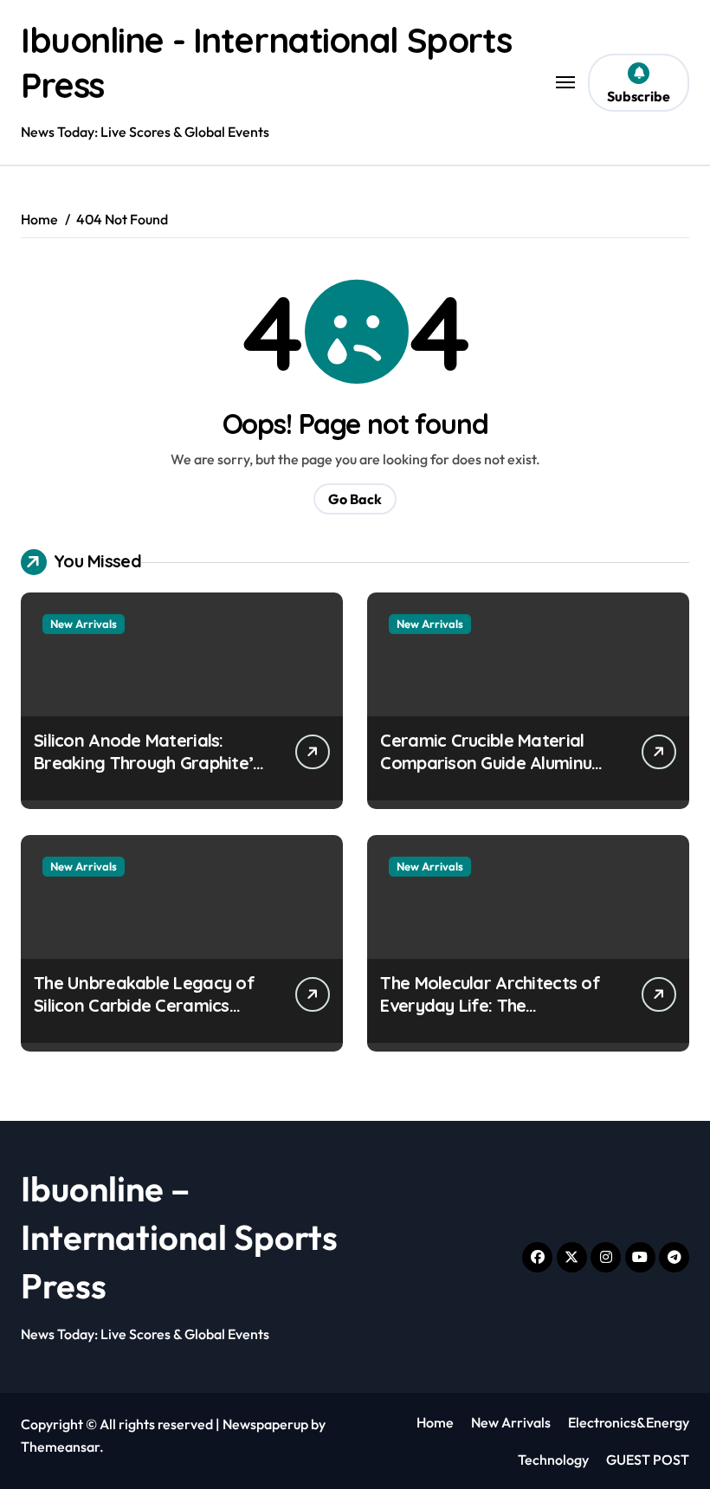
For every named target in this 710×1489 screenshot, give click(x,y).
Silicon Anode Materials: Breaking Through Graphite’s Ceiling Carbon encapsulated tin (147, 774)
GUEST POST (647, 1459)
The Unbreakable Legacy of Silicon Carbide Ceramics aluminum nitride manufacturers (144, 1016)
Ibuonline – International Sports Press (179, 1237)
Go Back (355, 499)
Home (435, 1422)
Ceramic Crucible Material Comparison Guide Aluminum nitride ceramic (493, 762)
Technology (553, 1459)
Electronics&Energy (628, 1422)
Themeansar (60, 1446)
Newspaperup (265, 1424)
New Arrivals (83, 624)
